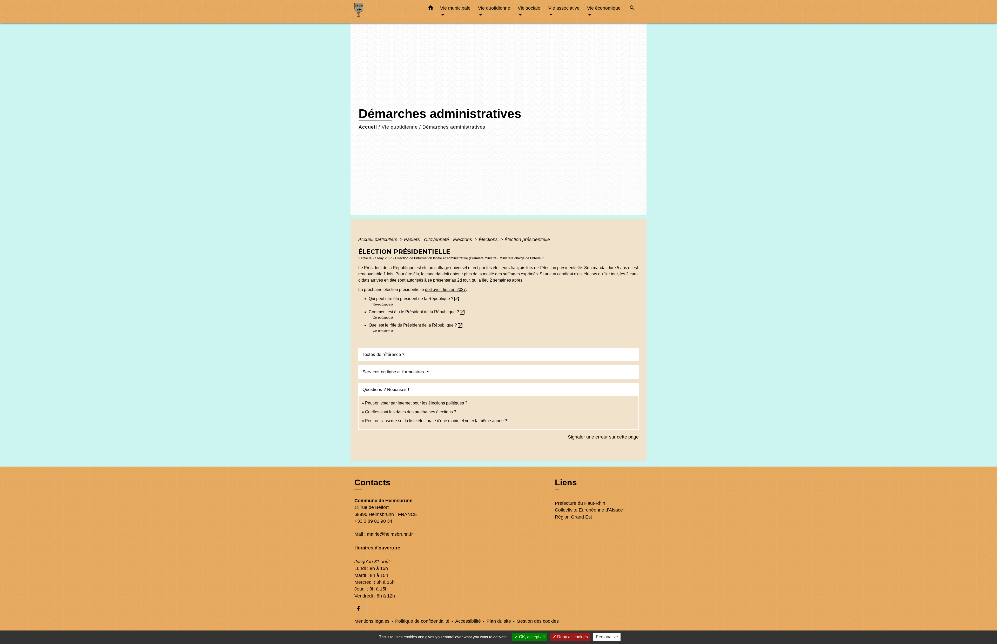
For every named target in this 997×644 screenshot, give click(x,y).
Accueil (368, 127)
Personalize (607, 637)
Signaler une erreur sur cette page (603, 437)
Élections (489, 239)
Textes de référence (381, 354)
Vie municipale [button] (455, 8)
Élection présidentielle (527, 239)
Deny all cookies (572, 637)
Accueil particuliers (378, 239)
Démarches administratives (453, 127)
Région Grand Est (573, 517)
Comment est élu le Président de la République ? (417, 312)
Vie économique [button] (604, 8)
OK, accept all (531, 637)
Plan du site (499, 621)
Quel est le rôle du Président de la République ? (416, 325)
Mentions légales (371, 621)
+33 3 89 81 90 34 (373, 521)
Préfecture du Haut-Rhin (580, 503)
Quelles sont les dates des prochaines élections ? (410, 412)
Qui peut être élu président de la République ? (414, 298)
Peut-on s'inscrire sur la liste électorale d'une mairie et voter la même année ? (436, 421)
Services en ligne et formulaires (393, 371)
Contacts (372, 482)
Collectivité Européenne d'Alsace (589, 510)
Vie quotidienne (400, 127)
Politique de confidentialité (422, 621)
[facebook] (360, 609)
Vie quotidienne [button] (494, 8)
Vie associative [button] (564, 8)
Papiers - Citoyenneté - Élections (438, 239)
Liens (566, 482)
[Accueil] (386, 11)
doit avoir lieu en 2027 (445, 289)
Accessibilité (468, 621)
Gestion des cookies (538, 621)
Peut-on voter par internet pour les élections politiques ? (416, 403)
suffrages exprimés (520, 274)
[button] (430, 8)
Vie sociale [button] (529, 8)
